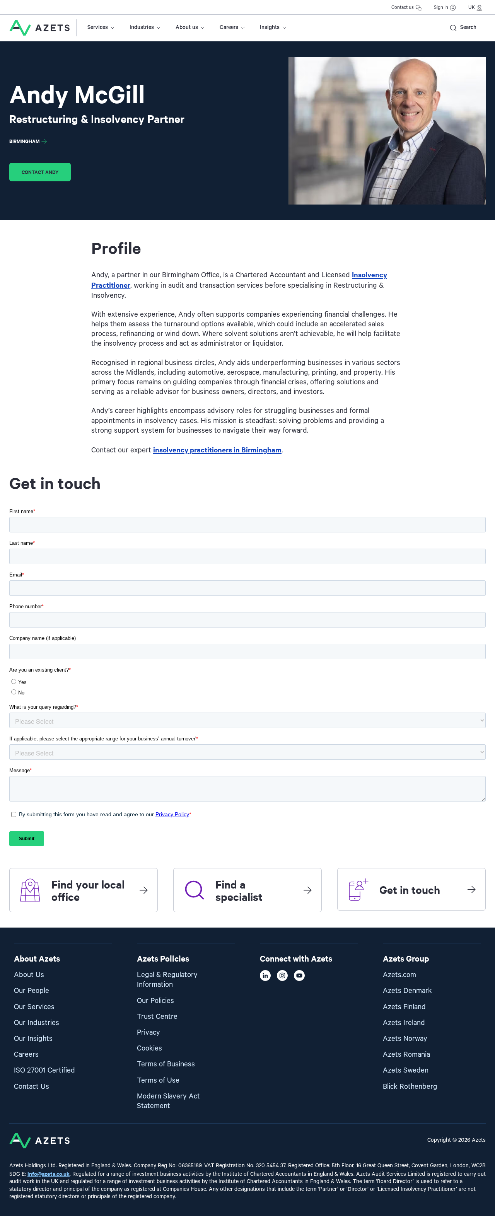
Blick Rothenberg (410, 1087)
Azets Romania (406, 1055)
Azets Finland (404, 1007)
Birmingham (24, 141)
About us (187, 27)
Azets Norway (405, 1039)
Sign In (441, 7)
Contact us (402, 7)
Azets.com (399, 975)
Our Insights (33, 1039)
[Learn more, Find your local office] (143, 890)
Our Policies (155, 1001)
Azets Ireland (404, 1023)
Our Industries (36, 1023)
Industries (142, 27)
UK (471, 7)
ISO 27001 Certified (44, 1070)
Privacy (148, 1032)
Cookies (149, 1048)
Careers (229, 27)
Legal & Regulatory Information (167, 980)
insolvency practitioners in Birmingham (217, 449)
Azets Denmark (407, 991)
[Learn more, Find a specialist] (307, 890)
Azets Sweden (405, 1070)
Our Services (34, 1007)
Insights (270, 27)
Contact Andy (40, 172)
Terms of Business (166, 1064)
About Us (29, 975)
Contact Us (31, 1087)
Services (97, 27)
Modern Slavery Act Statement (168, 1101)
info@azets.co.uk (48, 1173)
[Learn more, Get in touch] (471, 889)
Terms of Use (158, 1080)
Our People (31, 991)
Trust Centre (157, 1017)
